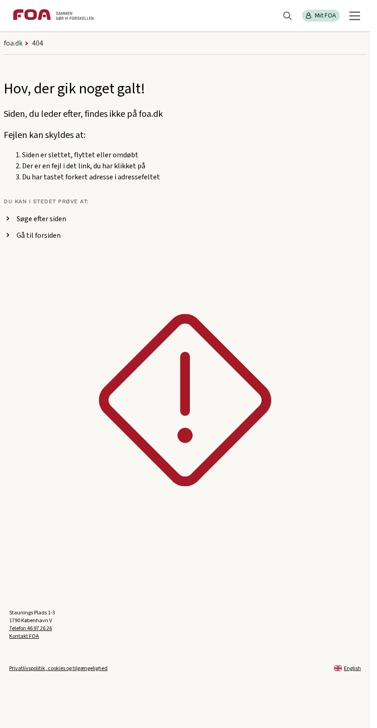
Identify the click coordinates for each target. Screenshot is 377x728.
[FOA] (53, 16)
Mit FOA (325, 15)
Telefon (30, 628)
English (352, 668)
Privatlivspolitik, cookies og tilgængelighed (58, 668)
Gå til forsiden (39, 235)
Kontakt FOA (24, 636)
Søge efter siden (41, 219)
